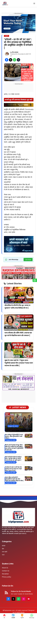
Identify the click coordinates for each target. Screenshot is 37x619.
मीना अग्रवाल (15, 52)
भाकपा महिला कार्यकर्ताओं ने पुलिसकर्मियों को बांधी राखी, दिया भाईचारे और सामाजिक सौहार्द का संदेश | (14, 478)
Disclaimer (5, 574)
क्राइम (3, 545)
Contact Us (5, 571)
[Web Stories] (22, 616)
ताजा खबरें (4, 552)
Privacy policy (6, 577)
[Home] (4, 616)
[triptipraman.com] (5, 3)
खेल (3, 548)
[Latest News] (13, 616)
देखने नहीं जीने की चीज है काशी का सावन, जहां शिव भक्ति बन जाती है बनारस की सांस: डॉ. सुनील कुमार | (13, 458)
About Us (5, 568)
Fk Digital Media (19, 612)
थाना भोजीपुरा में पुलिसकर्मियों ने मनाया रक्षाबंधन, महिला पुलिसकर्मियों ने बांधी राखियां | (14, 436)
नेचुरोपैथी (6, 35)
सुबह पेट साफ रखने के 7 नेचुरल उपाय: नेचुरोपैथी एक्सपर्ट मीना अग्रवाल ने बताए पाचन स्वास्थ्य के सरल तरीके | (19, 363)
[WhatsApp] (32, 616)
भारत (3, 555)
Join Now (28, 259)
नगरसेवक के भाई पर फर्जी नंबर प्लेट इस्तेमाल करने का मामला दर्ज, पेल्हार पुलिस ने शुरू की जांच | (13, 468)
